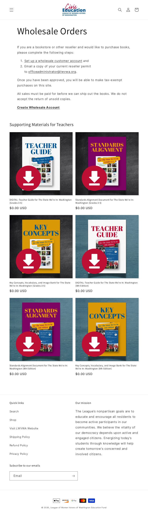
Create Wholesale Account (38, 107)
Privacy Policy (19, 454)
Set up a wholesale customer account (53, 61)
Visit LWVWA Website (24, 428)
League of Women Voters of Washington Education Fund (79, 507)
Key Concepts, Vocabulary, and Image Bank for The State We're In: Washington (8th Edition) (105, 367)
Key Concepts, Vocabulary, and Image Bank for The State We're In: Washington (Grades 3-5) (40, 284)
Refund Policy (19, 445)
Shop (13, 420)
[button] (11, 10)
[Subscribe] (73, 475)
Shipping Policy (20, 437)
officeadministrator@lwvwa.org (52, 71)
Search (14, 411)
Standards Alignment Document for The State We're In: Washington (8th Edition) (39, 367)
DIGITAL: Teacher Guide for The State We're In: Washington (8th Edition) (106, 284)
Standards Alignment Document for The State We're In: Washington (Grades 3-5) (104, 201)
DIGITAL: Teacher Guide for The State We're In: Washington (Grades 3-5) (41, 201)
